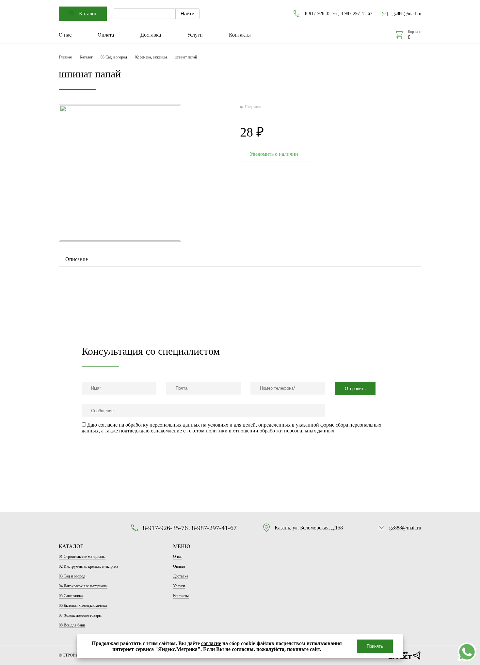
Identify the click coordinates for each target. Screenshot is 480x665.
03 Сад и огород (114, 57)
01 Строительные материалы (82, 556)
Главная (65, 57)
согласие (211, 643)
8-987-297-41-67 (356, 13)
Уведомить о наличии (274, 154)
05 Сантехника (71, 595)
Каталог (88, 13)
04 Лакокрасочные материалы (83, 586)
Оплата (106, 35)
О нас (65, 35)
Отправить (355, 388)
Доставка (150, 35)
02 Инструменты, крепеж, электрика (88, 566)
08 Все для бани (72, 625)
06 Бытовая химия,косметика (83, 605)
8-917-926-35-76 (321, 13)
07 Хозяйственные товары (80, 615)
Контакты (240, 35)
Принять (375, 646)
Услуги (195, 35)
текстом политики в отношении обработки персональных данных (260, 430)
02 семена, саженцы (151, 57)
